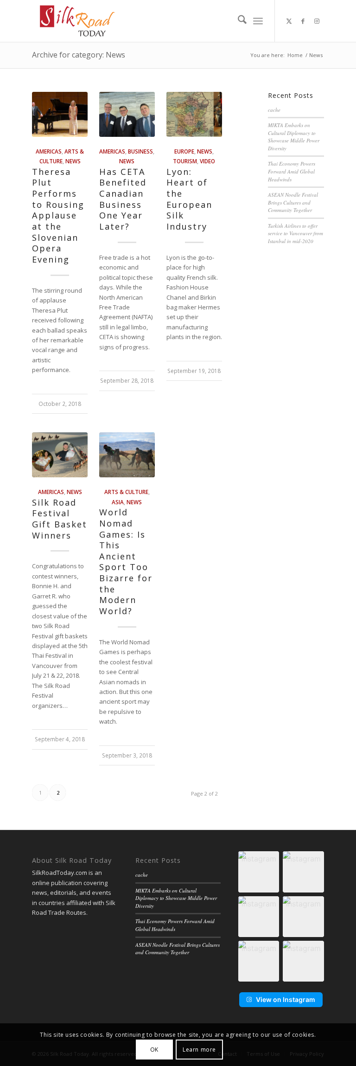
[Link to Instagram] (317, 21)
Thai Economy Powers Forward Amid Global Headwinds (291, 171)
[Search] (238, 21)
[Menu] (258, 20)
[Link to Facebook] (303, 21)
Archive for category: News (78, 55)
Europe (184, 151)
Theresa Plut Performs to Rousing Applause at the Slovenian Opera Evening (58, 215)
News (73, 161)
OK (154, 1049)
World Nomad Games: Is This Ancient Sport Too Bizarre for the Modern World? (126, 561)
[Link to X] (289, 21)
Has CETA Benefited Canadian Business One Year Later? (122, 199)
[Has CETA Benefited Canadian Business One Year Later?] (127, 114)
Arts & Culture (126, 491)
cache (274, 109)
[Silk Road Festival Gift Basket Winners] (60, 454)
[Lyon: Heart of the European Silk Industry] (194, 114)
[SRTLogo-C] (77, 21)
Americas (49, 151)
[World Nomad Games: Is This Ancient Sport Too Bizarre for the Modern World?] (127, 454)
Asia (118, 502)
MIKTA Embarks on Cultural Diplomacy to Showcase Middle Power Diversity (293, 137)
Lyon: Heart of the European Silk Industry (189, 199)
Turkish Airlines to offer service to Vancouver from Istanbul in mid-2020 (295, 233)
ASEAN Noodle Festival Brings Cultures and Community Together (293, 202)
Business (140, 151)
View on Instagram (285, 999)
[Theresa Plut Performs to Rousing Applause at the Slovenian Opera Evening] (60, 114)
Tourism (185, 161)
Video (207, 161)
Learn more (199, 1049)
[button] (258, 871)
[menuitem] (238, 21)
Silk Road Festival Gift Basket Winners (59, 519)
